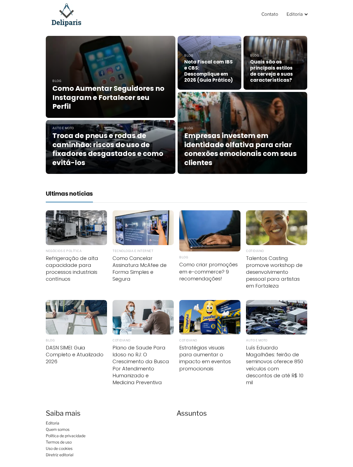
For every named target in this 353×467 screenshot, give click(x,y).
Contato (269, 14)
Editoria (295, 14)
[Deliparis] (70, 14)
